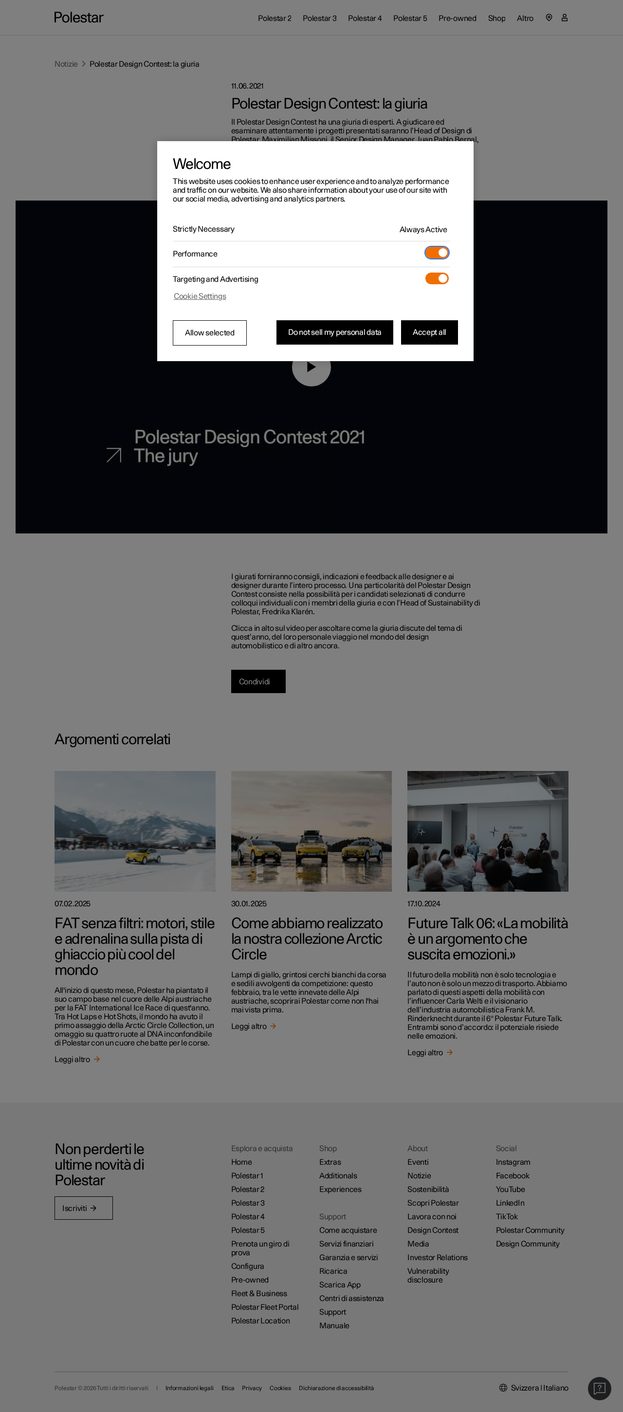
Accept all (429, 332)
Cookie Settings (200, 296)
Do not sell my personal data (335, 332)
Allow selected (210, 333)
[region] (315, 251)
